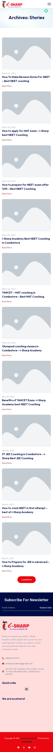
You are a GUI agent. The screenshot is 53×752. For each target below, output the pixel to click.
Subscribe (45, 607)
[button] (26, 689)
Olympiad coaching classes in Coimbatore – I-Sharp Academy (22, 348)
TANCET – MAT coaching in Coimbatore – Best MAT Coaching (23, 294)
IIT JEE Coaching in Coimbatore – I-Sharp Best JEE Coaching (24, 456)
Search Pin (26, 741)
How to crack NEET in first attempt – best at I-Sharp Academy (24, 510)
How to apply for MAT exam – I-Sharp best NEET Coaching (25, 133)
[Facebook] (18, 747)
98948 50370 (13, 658)
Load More (26, 579)
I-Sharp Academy (28, 738)
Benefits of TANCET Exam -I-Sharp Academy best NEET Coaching (24, 402)
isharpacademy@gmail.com (19, 663)
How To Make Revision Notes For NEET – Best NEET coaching (26, 79)
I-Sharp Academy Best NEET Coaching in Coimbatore (26, 240)
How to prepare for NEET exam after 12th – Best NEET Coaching (25, 186)
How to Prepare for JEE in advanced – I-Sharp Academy (25, 564)
